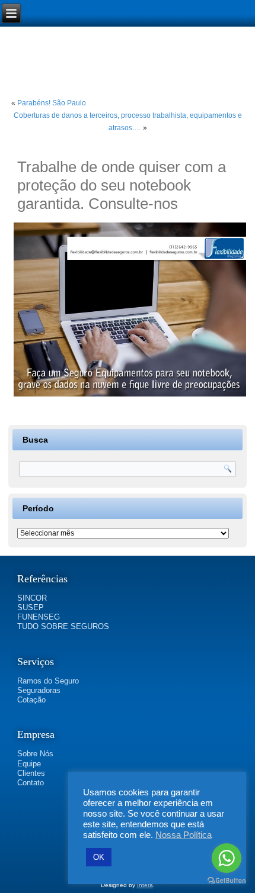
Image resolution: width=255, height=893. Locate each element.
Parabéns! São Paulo (51, 103)
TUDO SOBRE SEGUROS (63, 626)
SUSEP (30, 607)
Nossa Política (183, 835)
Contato (30, 782)
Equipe (29, 763)
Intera (145, 885)
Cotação (31, 699)
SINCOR (32, 598)
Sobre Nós (35, 753)
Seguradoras (38, 690)
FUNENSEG (38, 616)
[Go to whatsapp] (226, 858)
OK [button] (98, 857)
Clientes (31, 773)
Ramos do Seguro (48, 680)
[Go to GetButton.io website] (227, 881)
